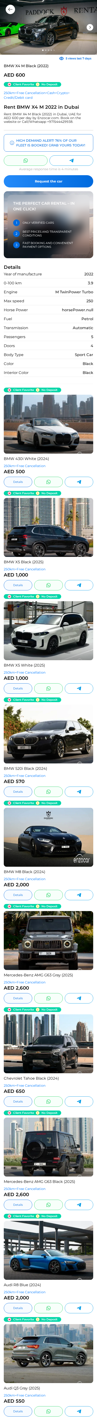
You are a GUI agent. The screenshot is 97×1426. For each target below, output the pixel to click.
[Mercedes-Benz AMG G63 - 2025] (48, 940)
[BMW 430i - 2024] (48, 424)
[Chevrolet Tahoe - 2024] (48, 1043)
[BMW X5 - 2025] (48, 527)
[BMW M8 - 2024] (48, 837)
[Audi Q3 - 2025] (48, 1353)
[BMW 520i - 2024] (48, 734)
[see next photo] (11, 424)
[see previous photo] (86, 424)
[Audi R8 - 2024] (48, 1250)
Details (18, 482)
